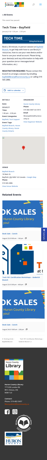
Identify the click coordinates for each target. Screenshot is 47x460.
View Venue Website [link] (10, 186)
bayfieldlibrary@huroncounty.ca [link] (16, 77)
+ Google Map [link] (31, 177)
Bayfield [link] (5, 119)
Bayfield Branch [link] (8, 125)
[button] (40, 6)
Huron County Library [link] (32, 104)
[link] (14, 4)
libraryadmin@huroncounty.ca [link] (17, 404)
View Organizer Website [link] (33, 122)
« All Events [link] (7, 14)
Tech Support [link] (14, 119)
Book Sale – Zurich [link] (9, 234)
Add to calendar (14, 90)
